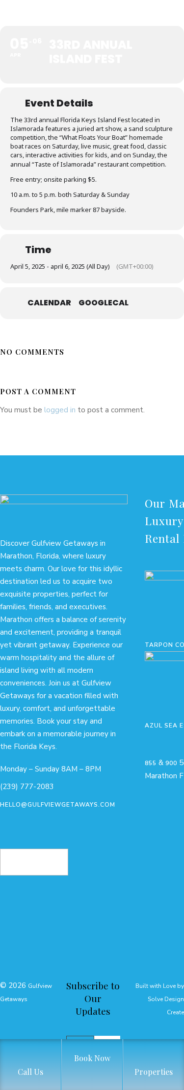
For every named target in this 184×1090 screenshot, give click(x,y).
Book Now (34, 855)
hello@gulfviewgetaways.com (57, 805)
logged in (60, 410)
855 (151, 763)
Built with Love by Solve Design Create (159, 999)
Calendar (49, 303)
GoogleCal (104, 303)
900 (171, 763)
